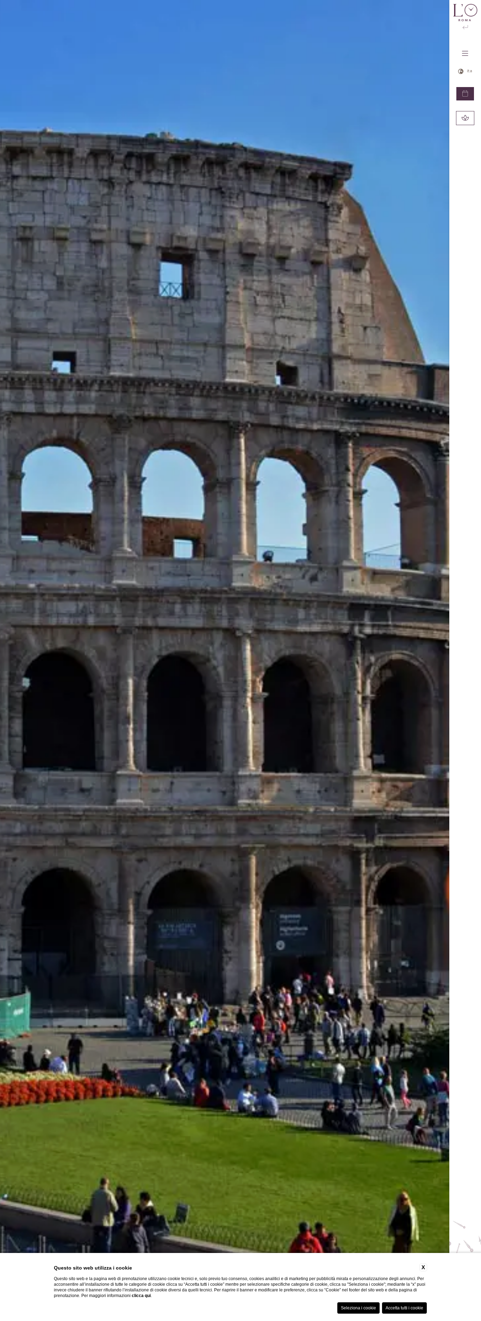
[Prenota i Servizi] (465, 118)
